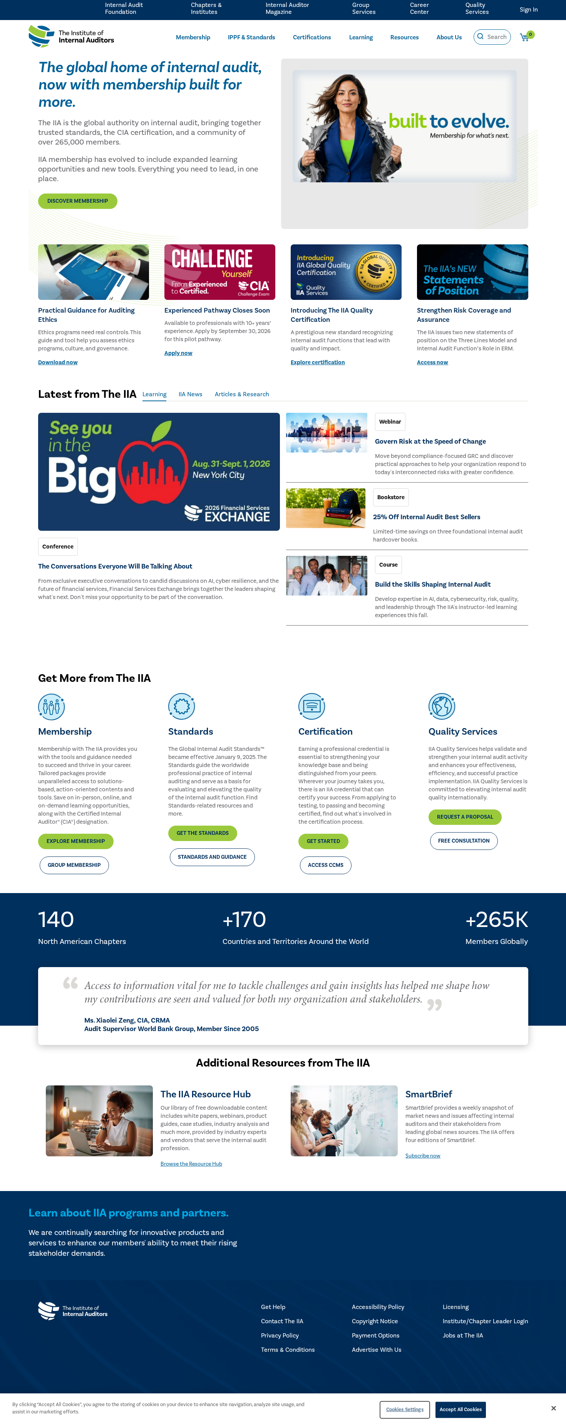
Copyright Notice (375, 1321)
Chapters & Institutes (206, 8)
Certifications (312, 37)
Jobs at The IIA (463, 1335)
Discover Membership (77, 201)
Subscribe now (422, 1155)
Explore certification (318, 362)
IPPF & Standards (251, 37)
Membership (193, 37)
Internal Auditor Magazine (287, 8)
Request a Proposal (465, 817)
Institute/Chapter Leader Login (485, 1321)
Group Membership (74, 865)
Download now (58, 362)
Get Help (273, 1307)
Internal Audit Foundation (124, 8)
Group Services (364, 8)
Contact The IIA (282, 1321)
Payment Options (376, 1335)
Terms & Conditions (288, 1350)
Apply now (178, 353)
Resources (404, 37)
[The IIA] (71, 38)
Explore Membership (76, 841)
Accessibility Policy (378, 1307)
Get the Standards (203, 833)
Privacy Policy (280, 1335)
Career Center (419, 8)
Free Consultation (464, 841)
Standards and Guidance (212, 857)
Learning (361, 37)
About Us (449, 37)
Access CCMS (325, 865)
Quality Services (477, 8)
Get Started (323, 841)
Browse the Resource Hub (191, 1164)
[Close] (553, 1408)
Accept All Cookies (461, 1409)
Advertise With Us (377, 1350)
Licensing (456, 1307)
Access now (432, 362)
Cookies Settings (405, 1409)
